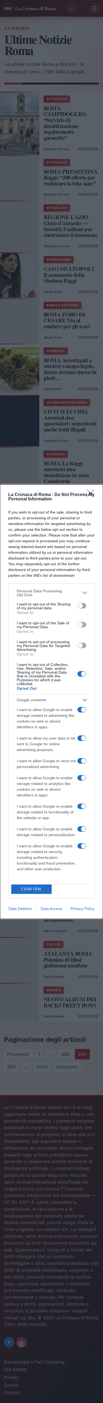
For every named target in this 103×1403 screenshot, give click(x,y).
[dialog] (51, 701)
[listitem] (51, 593)
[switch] (81, 605)
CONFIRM (31, 889)
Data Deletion (20, 908)
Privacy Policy (82, 908)
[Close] (92, 495)
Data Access (51, 908)
